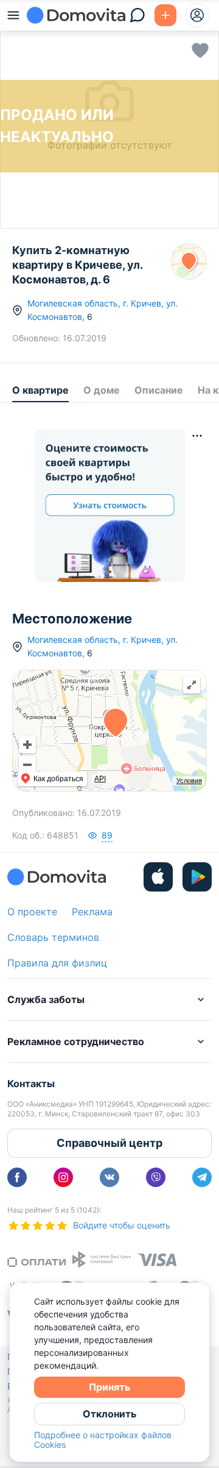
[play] (197, 877)
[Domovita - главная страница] (76, 15)
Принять (109, 1387)
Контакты (31, 1083)
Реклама (92, 911)
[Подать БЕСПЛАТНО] (165, 15)
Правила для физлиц (57, 962)
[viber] (155, 1177)
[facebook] (17, 1177)
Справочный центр (109, 1142)
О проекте (32, 911)
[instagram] (63, 1177)
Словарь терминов (53, 937)
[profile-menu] (197, 15)
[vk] (109, 1177)
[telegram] (202, 1177)
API (100, 779)
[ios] (158, 877)
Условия (189, 780)
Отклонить (109, 1414)
